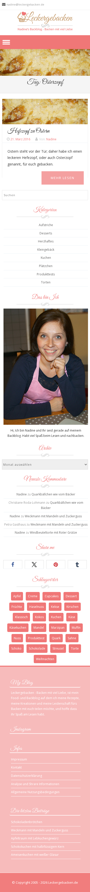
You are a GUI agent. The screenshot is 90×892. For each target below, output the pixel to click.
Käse (71, 617)
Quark (56, 638)
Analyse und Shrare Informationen (35, 784)
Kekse (55, 607)
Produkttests (46, 274)
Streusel (58, 648)
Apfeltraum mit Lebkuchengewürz (34, 838)
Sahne (72, 638)
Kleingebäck (45, 249)
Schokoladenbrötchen (26, 822)
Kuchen (46, 258)
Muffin (76, 627)
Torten (45, 282)
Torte (75, 648)
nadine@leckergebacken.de (25, 4)
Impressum (19, 759)
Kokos (39, 617)
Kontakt (16, 767)
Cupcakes (51, 596)
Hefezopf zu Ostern (29, 131)
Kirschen (72, 607)
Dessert (71, 596)
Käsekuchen (18, 627)
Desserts (46, 233)
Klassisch (21, 617)
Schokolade (37, 648)
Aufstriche (46, 225)
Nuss (17, 638)
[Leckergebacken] (45, 21)
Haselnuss (36, 607)
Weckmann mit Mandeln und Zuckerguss (53, 516)
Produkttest (36, 638)
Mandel (39, 627)
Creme (33, 596)
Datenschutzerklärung (26, 776)
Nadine (51, 139)
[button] (12, 564)
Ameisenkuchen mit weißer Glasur (35, 855)
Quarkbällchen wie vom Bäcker (53, 494)
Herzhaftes (46, 241)
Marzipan (57, 627)
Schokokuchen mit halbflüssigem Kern (37, 846)
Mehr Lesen (62, 178)
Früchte (17, 607)
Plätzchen (45, 266)
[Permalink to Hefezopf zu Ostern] (45, 111)
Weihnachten (45, 659)
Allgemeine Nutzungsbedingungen (35, 792)
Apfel (17, 596)
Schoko (16, 648)
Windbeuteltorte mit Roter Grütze (53, 532)
